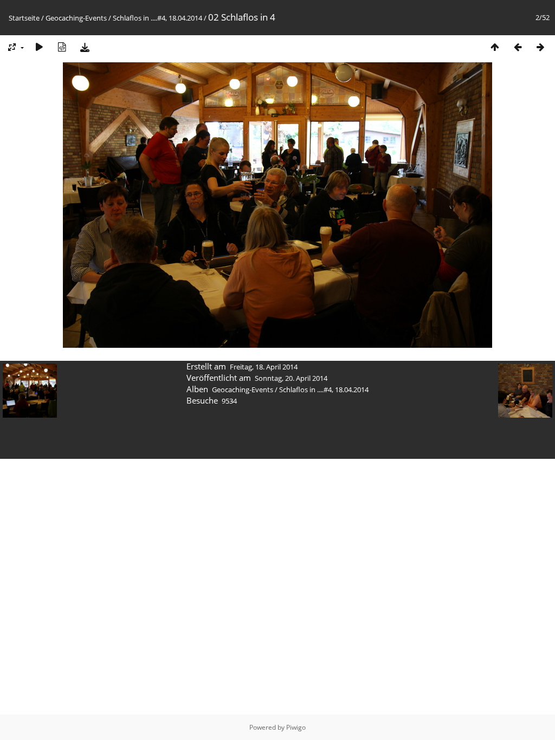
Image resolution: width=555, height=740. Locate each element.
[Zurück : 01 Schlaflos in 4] (517, 47)
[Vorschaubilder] (494, 47)
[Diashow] (39, 47)
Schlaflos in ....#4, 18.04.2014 (157, 18)
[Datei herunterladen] (84, 47)
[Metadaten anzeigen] (61, 47)
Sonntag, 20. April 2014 (291, 378)
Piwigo (296, 727)
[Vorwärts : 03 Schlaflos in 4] (540, 47)
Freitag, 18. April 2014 (264, 367)
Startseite (24, 18)
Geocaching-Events (76, 18)
